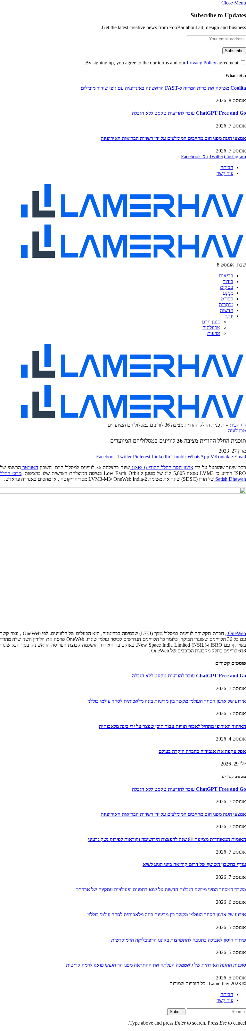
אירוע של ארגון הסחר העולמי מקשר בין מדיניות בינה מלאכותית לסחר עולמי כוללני (166, 701)
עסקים (226, 287)
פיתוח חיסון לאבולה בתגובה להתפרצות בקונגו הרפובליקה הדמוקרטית (178, 940)
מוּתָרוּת (226, 304)
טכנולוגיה (211, 327)
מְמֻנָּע (228, 293)
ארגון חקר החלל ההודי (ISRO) (161, 467)
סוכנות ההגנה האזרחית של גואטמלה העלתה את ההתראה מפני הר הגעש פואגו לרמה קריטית (156, 965)
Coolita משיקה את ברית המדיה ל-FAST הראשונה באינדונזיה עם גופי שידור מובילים (163, 88)
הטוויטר (29, 467)
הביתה (226, 167)
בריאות (226, 275)
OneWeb (236, 633)
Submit (176, 1011)
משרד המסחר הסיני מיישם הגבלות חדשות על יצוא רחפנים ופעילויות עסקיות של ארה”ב (161, 889)
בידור (228, 281)
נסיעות (213, 333)
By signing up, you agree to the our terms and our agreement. (162, 62)
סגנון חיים (211, 321)
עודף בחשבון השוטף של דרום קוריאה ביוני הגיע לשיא (194, 864)
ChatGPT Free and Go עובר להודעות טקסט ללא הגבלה (189, 113)
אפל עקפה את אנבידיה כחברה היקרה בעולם (202, 751)
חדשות (226, 310)
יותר (229, 316)
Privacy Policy (201, 62)
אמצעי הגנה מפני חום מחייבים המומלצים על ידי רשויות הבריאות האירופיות (173, 138)
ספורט (227, 298)
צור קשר (225, 173)
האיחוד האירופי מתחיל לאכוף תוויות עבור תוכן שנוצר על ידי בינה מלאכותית (172, 726)
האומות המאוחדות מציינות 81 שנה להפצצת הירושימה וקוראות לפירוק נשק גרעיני (167, 839)
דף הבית (238, 425)
